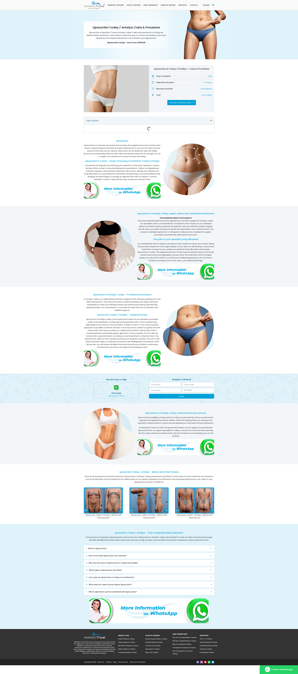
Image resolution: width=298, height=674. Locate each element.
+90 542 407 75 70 (116, 396)
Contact (194, 5)
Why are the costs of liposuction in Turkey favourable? (113, 563)
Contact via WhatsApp (282, 669)
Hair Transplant (151, 5)
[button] (149, 120)
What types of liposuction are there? (105, 570)
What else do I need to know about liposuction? (110, 584)
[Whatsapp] (209, 662)
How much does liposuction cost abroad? (107, 555)
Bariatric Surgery (116, 5)
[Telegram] (213, 662)
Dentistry (182, 5)
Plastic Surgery (134, 5)
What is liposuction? (97, 548)
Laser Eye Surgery (168, 5)
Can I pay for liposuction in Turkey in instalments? (111, 577)
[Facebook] (197, 662)
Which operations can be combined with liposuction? (113, 592)
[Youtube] (205, 662)
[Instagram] (201, 662)
